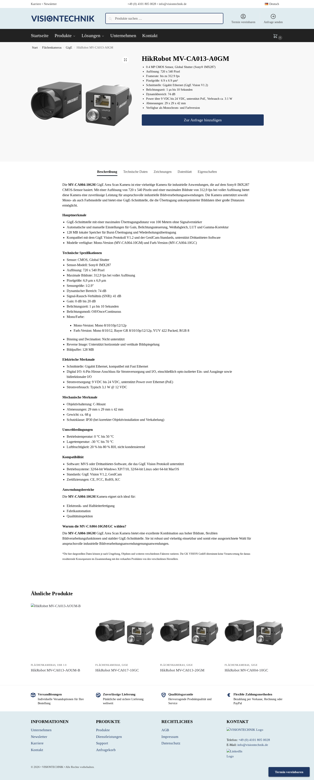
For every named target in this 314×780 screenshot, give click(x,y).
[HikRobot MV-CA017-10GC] (124, 632)
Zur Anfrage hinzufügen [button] (60, 678)
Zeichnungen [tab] (163, 172)
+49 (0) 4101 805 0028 (142, 4)
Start (35, 47)
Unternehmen (41, 730)
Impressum (169, 737)
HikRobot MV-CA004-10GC (246, 670)
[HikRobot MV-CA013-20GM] (189, 632)
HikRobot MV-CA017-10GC (117, 670)
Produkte (103, 730)
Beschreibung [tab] (107, 172)
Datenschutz (170, 743)
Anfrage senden (273, 22)
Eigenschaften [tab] (207, 172)
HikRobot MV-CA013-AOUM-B (55, 670)
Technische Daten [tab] (135, 172)
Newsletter (50, 4)
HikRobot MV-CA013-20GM (182, 670)
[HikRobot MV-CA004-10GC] (254, 632)
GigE (69, 47)
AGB (165, 730)
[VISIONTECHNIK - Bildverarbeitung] (255, 729)
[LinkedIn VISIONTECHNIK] (255, 754)
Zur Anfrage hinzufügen (203, 120)
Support (102, 743)
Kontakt (37, 750)
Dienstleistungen (109, 737)
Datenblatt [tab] (185, 172)
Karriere (36, 4)
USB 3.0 (62, 665)
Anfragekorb (106, 750)
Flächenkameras (52, 47)
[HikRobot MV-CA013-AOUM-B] (60, 632)
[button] (278, 35)
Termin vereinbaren (243, 22)
